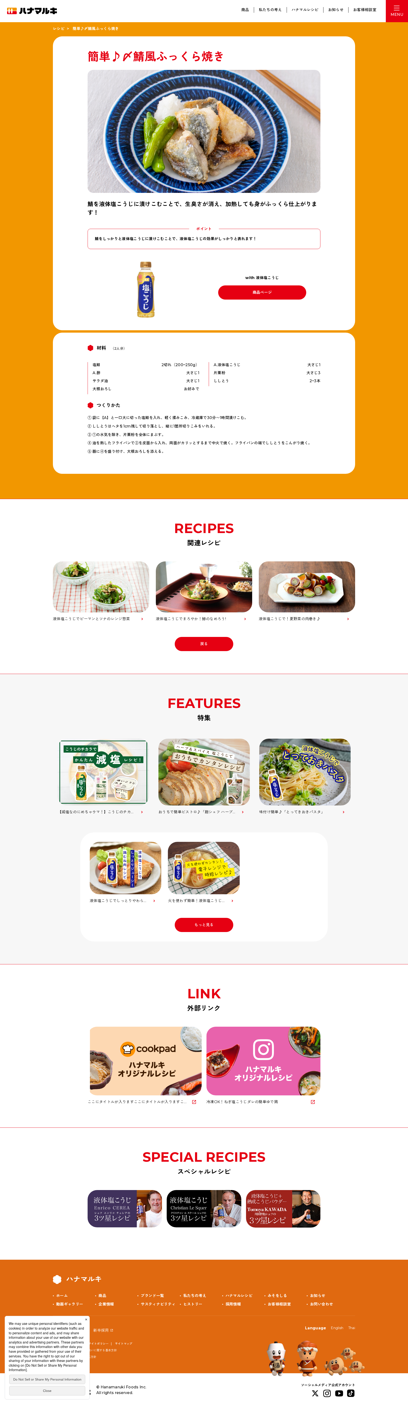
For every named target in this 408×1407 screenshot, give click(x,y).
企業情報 (106, 1304)
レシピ (58, 28)
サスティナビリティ (158, 1304)
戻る (204, 644)
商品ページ (262, 292)
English (337, 1328)
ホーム (62, 1295)
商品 (245, 10)
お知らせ (336, 10)
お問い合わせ (321, 1304)
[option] (103, 776)
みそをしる (277, 1295)
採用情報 (233, 1304)
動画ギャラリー (69, 1304)
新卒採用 (101, 1330)
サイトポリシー (98, 1343)
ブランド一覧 (152, 1295)
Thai (351, 1328)
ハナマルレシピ (305, 10)
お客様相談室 (364, 10)
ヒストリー (193, 1304)
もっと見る (204, 925)
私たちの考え (270, 10)
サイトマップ (123, 1343)
